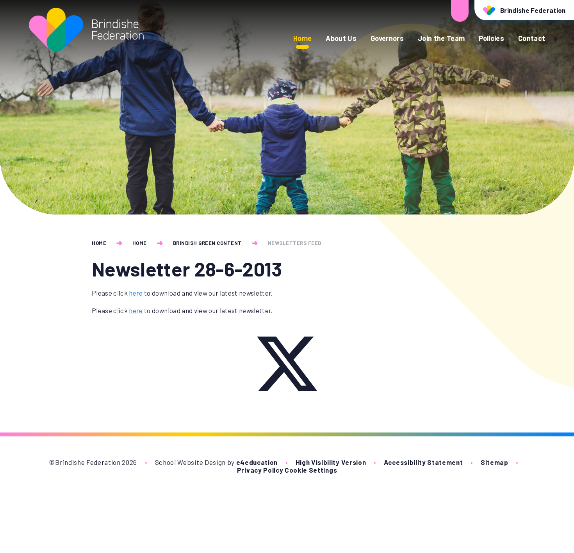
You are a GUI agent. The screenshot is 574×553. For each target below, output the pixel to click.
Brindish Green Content (207, 243)
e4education (257, 462)
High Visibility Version (331, 462)
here (136, 293)
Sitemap (494, 462)
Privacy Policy (260, 470)
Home (99, 243)
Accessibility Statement (423, 462)
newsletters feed (294, 243)
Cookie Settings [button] (311, 470)
